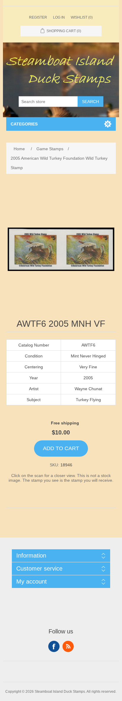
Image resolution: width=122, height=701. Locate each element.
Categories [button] (24, 124)
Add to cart (61, 448)
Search (90, 101)
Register (38, 17)
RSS (68, 646)
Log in (59, 17)
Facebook (54, 646)
